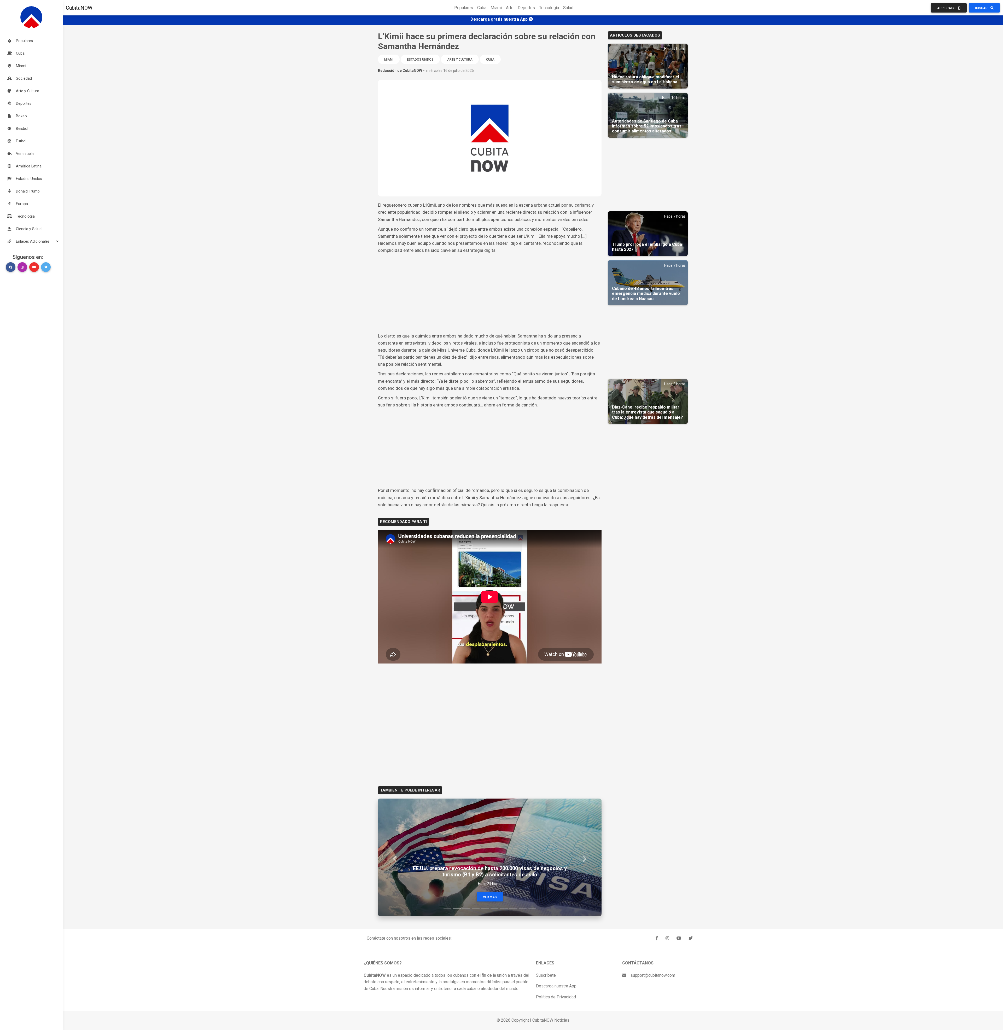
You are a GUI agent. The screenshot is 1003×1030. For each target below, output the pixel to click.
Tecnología (549, 7)
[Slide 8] (513, 909)
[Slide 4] (476, 909)
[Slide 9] (523, 909)
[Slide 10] (532, 909)
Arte (510, 7)
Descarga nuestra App (556, 986)
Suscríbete (546, 975)
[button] (31, 241)
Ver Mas (490, 897)
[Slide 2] (457, 909)
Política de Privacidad (556, 996)
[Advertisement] (490, 293)
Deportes (526, 7)
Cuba (481, 7)
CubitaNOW (79, 8)
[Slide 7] (504, 909)
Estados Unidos (420, 59)
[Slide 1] (447, 909)
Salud (568, 7)
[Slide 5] (485, 909)
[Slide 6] (494, 909)
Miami (496, 7)
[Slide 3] (466, 909)
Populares (463, 7)
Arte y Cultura (460, 59)
